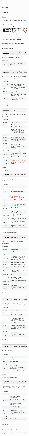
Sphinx (8, 432)
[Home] (2, 7)
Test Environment (15, 2)
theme (15, 432)
